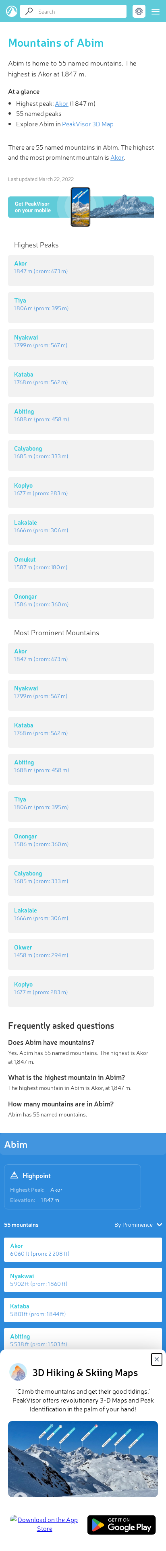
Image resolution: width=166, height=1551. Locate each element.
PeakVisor (12, 11)
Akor (56, 1189)
